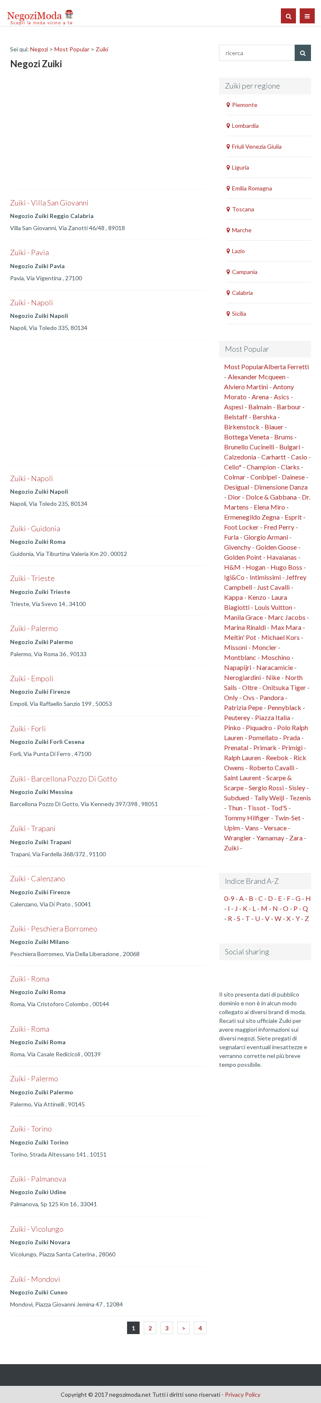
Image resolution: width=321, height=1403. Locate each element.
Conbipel (263, 477)
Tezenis (300, 798)
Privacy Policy (242, 1394)
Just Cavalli (273, 587)
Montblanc (240, 657)
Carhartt (273, 457)
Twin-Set (288, 818)
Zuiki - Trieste (32, 578)
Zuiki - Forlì (28, 728)
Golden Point (243, 557)
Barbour (289, 407)
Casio (299, 457)
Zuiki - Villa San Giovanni (49, 202)
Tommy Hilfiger (247, 818)
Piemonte (244, 104)
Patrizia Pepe (243, 707)
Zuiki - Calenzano (37, 878)
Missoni (235, 647)
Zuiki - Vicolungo (37, 1228)
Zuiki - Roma (29, 978)
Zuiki (102, 49)
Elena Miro (269, 507)
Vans (252, 828)
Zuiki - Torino (31, 1128)
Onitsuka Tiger (284, 687)
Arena (260, 397)
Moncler (264, 647)
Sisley (297, 788)
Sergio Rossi (266, 788)
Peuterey (237, 717)
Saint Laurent (242, 777)
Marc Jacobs (287, 617)
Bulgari (289, 447)
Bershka (264, 417)
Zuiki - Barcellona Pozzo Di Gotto (63, 778)
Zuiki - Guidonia (35, 528)
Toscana (243, 209)
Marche (242, 229)
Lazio (238, 250)
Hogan (255, 567)
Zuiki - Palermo (34, 628)
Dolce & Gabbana (271, 497)
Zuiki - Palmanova (38, 1178)
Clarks (290, 467)
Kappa (233, 597)
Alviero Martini (246, 387)
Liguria (240, 167)
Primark (265, 747)
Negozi (39, 49)
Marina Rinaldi (245, 627)
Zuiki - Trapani (33, 828)
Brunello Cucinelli (249, 447)
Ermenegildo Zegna (252, 517)
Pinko (232, 727)
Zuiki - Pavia (29, 252)
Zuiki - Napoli (31, 302)
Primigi (292, 747)
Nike (273, 677)
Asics (281, 397)
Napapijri (237, 667)
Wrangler (237, 838)
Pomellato (263, 737)
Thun (235, 808)
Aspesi (233, 407)
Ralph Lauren (242, 757)
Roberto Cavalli (271, 767)
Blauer (274, 427)
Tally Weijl (269, 798)
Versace (275, 828)
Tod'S (279, 808)
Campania (244, 271)
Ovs (249, 697)
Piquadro (259, 727)
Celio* (233, 467)
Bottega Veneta (246, 437)
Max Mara (286, 627)
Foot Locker (241, 527)
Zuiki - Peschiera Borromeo (53, 928)
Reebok (277, 757)
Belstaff (235, 417)
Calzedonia (240, 457)
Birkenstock (242, 427)
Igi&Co (234, 577)
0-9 (229, 898)
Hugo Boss (286, 567)
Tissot (256, 808)
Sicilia (239, 313)
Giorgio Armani (266, 537)
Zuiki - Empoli (32, 678)
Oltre (249, 687)
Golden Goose (276, 547)
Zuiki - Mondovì (35, 1279)
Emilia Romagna (252, 188)
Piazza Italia (272, 717)
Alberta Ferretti (286, 366)
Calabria (242, 292)
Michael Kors (280, 637)
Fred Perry (279, 527)
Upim (232, 828)
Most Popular (71, 49)
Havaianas (282, 557)
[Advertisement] (72, 131)
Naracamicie (274, 667)
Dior (234, 497)
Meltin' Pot (240, 637)
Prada (291, 737)
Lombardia (245, 125)
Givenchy (237, 547)
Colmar (234, 477)
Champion (261, 467)
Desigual (236, 487)
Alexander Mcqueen (256, 377)
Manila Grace (243, 617)
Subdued (236, 798)
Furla (231, 537)
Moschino (275, 657)
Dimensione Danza (281, 487)
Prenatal (236, 747)
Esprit (293, 517)
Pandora (272, 697)
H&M (232, 567)
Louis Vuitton (273, 607)
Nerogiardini (242, 677)
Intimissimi (265, 577)
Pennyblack (284, 707)
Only (231, 697)
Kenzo (257, 597)
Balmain (260, 407)
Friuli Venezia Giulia (257, 146)
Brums (283, 437)
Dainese (293, 477)
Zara (296, 838)
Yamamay (270, 838)
